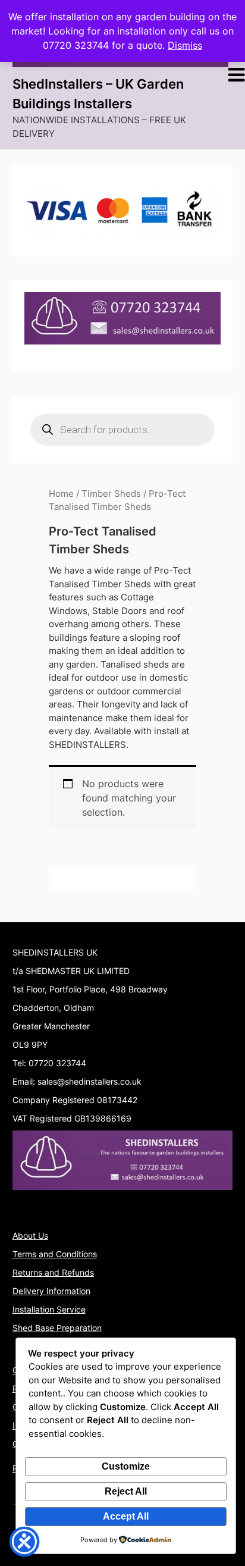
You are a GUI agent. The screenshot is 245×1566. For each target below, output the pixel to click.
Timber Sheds (111, 493)
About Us (30, 1235)
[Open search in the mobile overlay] (122, 430)
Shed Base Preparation (57, 1328)
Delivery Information (51, 1291)
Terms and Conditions (54, 1254)
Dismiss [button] (185, 45)
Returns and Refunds (53, 1272)
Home (61, 493)
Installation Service (49, 1309)
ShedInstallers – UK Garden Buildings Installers (98, 93)
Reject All (126, 1491)
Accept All (126, 1516)
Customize (126, 1466)
